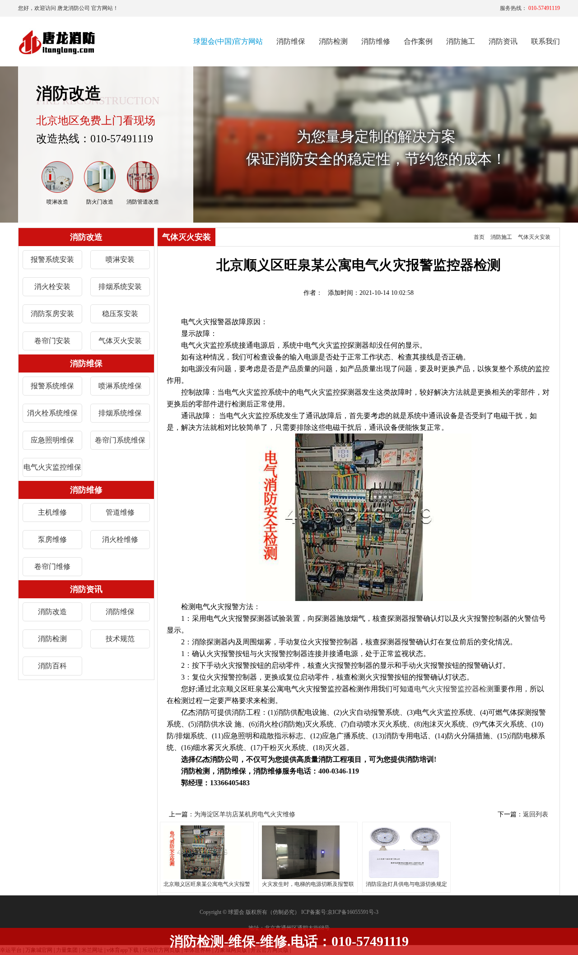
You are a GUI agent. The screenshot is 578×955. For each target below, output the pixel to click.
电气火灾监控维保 (52, 467)
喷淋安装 (120, 259)
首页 (479, 237)
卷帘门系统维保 (120, 440)
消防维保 (120, 611)
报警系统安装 (52, 259)
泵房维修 (52, 539)
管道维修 (120, 512)
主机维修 (52, 512)
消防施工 (501, 237)
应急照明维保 (52, 440)
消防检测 (52, 639)
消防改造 (52, 611)
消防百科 (52, 666)
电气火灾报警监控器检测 (454, 689)
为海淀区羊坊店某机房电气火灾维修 (244, 814)
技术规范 (120, 639)
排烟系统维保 (120, 413)
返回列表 (535, 814)
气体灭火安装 (120, 341)
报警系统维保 (52, 386)
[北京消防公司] (57, 42)
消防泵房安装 (52, 313)
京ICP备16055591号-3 (352, 912)
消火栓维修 (120, 539)
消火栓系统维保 (52, 413)
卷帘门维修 (52, 566)
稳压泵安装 (120, 313)
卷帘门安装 (52, 341)
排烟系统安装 (120, 286)
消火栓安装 (52, 286)
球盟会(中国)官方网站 (228, 41)
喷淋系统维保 (120, 386)
